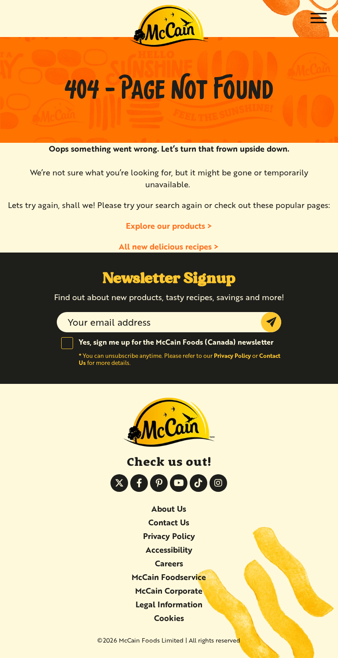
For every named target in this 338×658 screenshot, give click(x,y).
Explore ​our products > (169, 225)
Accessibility (169, 549)
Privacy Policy (232, 355)
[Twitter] (119, 483)
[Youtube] (178, 483)
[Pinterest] (159, 483)
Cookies (169, 618)
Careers (169, 563)
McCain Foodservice (169, 577)
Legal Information (169, 604)
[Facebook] (139, 483)
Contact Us (168, 522)
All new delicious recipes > (169, 246)
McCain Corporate (168, 590)
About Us (168, 508)
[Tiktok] (198, 483)
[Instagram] (218, 483)
